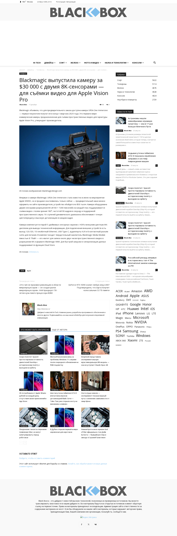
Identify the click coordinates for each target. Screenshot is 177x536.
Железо (74, 62)
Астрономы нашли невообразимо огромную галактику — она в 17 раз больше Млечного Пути (140, 122)
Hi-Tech (37, 62)
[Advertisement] (88, 40)
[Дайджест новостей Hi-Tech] (88, 12)
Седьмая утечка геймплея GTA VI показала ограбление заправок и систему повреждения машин (142, 157)
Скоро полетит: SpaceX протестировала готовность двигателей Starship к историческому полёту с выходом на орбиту (31, 362)
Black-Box (23, 105)
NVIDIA (140, 322)
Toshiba (130, 336)
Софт (62, 62)
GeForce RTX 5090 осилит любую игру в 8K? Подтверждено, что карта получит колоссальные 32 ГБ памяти (88, 287)
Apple (29, 271)
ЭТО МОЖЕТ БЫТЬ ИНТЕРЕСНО (35, 329)
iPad (118, 313)
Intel (144, 308)
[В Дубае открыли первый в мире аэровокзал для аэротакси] (64, 417)
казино (118, 345)
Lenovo (140, 313)
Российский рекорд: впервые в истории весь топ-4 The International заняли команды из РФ (142, 261)
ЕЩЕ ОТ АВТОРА (59, 329)
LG (148, 313)
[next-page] (25, 442)
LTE (154, 313)
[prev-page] (21, 442)
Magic (119, 317)
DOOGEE (136, 300)
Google (135, 304)
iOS (152, 309)
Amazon (136, 291)
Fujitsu (142, 300)
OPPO (129, 326)
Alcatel (127, 291)
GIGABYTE (122, 304)
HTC (123, 309)
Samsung (130, 331)
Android (122, 295)
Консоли (137, 62)
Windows (143, 335)
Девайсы (48, 62)
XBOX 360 (121, 340)
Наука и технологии (115, 62)
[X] (88, 524)
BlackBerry (120, 300)
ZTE (141, 340)
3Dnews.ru (34, 251)
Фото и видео (91, 62)
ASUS (145, 295)
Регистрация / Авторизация (66, 2)
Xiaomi (132, 340)
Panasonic (139, 326)
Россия (148, 341)
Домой (22, 70)
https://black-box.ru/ (43, 309)
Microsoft (141, 317)
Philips (149, 327)
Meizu (128, 318)
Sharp (143, 331)
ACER (119, 291)
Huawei (133, 308)
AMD (148, 290)
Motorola (120, 322)
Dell (128, 299)
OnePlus (120, 326)
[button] (154, 63)
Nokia (129, 322)
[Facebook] (81, 524)
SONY (120, 335)
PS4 (118, 331)
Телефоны (40, 70)
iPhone (128, 313)
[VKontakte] (95, 524)
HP (117, 309)
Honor (147, 304)
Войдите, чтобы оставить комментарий (37, 458)
